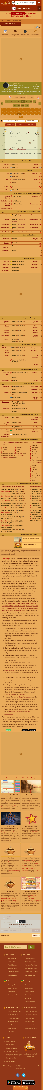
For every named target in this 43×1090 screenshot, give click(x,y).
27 (27, 114)
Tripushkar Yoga (19, 606)
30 (39, 114)
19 (35, 111)
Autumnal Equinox (13, 971)
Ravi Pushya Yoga (32, 606)
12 (7, 111)
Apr (19, 102)
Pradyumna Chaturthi (22, 91)
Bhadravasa (5, 402)
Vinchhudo (33, 603)
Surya (13, 694)
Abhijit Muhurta (9, 670)
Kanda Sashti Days (31, 1028)
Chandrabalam (11, 442)
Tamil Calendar (29, 1018)
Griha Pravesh (12, 988)
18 (31, 111)
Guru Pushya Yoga (8, 608)
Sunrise (6, 164)
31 (21, 116)
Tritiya (14, 173)
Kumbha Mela (10, 1061)
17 (27, 111)
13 (11, 111)
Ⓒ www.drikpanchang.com (30, 1054)
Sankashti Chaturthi (15, 711)
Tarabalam (39, 442)
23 (11, 114)
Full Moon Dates (30, 958)
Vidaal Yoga (20, 93)
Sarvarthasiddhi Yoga (14, 1011)
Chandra (7, 694)
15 (19, 111)
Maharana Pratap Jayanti (8, 91)
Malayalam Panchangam (14, 1054)
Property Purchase (14, 995)
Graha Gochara (30, 975)
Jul (31, 102)
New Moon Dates (30, 962)
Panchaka (16, 603)
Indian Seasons (11, 1041)
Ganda (14, 182)
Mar (15, 102)
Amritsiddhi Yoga (13, 1015)
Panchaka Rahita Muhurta (9, 486)
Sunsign (6, 243)
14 (15, 111)
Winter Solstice (12, 975)
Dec (27, 105)
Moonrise (6, 167)
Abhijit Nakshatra (30, 1001)
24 (15, 114)
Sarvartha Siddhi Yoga (22, 608)
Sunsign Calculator (12, 1051)
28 (31, 114)
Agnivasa (6, 392)
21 (3, 114)
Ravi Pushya (11, 1025)
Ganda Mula (25, 603)
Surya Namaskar (24, 697)
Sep (15, 105)
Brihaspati (21, 694)
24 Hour (22, 97)
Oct (19, 105)
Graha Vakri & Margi (31, 971)
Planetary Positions (31, 965)
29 (35, 114)
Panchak (27, 985)
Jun (27, 102)
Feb (11, 102)
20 (39, 111)
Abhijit (7, 326)
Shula (14, 179)
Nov (22, 105)
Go (31, 947)
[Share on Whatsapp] (8, 730)
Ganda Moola (29, 988)
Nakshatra (35, 173)
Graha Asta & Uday (31, 968)
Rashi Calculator (11, 1048)
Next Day (31, 124)
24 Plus (30, 97)
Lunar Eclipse (12, 962)
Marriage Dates (13, 985)
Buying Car (11, 991)
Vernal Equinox (12, 965)
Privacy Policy (30, 1056)
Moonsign (6, 238)
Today (20, 124)
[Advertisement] (21, 59)
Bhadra (32, 91)
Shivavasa (6, 408)
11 (3, 111)
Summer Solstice (13, 968)
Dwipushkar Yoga (8, 606)
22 (7, 114)
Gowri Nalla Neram (31, 1015)
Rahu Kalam (5, 348)
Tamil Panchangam (31, 1011)
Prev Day (10, 124)
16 (23, 111)
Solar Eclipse (12, 958)
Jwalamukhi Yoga (19, 610)
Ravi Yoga (37, 91)
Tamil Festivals (29, 1025)
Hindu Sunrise (10, 1044)
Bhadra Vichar (29, 991)
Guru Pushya (12, 1028)
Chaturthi (15, 176)
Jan (7, 102)
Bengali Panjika (11, 1058)
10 (39, 109)
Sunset (36, 164)
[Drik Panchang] (5, 3)
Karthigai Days (29, 1021)
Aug (34, 102)
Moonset (35, 167)
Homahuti (6, 386)
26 (23, 114)
